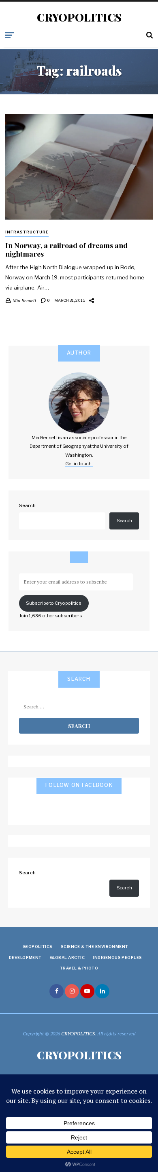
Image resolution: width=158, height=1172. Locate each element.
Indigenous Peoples (117, 957)
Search (27, 505)
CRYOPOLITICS (79, 17)
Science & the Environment (94, 946)
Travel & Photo (79, 968)
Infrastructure (26, 232)
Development (25, 957)
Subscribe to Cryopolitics (53, 603)
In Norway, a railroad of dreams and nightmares (66, 249)
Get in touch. (78, 463)
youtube (87, 991)
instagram (72, 991)
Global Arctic (67, 957)
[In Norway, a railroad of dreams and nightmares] (79, 167)
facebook (56, 991)
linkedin (102, 991)
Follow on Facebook (79, 785)
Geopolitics (38, 946)
